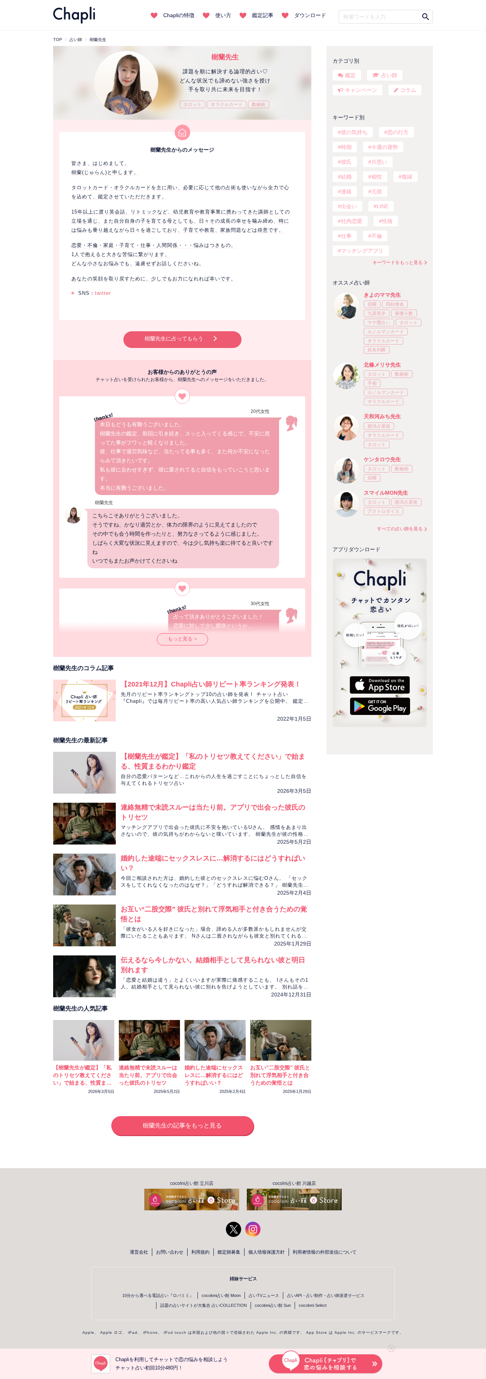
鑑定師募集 (229, 1252)
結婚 (346, 177)
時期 (346, 147)
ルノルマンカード (386, 331)
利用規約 (200, 1252)
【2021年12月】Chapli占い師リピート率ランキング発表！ (211, 684)
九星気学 (377, 313)
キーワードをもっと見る (397, 262)
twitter (103, 293)
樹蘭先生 (225, 57)
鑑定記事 (262, 15)
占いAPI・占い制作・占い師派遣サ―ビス (325, 1295)
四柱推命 (395, 304)
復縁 (407, 177)
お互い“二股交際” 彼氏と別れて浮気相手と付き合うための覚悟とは (280, 1075)
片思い (379, 162)
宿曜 (372, 304)
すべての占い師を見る (400, 529)
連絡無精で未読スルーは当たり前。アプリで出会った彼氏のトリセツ (148, 1075)
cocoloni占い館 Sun (273, 1305)
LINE (382, 206)
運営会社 (139, 1252)
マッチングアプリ (362, 251)
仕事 (346, 236)
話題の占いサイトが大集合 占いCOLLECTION (203, 1305)
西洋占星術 (379, 426)
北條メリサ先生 (382, 365)
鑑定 (350, 75)
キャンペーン (361, 90)
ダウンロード (310, 15)
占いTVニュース (264, 1295)
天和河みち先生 (382, 416)
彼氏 (346, 162)
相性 (376, 177)
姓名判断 (377, 350)
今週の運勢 (384, 147)
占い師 (389, 75)
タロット (192, 104)
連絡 (346, 191)
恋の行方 (398, 132)
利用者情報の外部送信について (325, 1252)
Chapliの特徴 (178, 15)
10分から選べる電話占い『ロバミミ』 (158, 1295)
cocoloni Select (313, 1305)
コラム (408, 90)
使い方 (223, 15)
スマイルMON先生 (386, 493)
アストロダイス (383, 511)
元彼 (376, 191)
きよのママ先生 (382, 295)
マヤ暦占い (379, 322)
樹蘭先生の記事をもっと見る (182, 1125)
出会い (349, 206)
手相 (372, 383)
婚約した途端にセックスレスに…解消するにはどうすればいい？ (214, 1075)
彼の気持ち (354, 132)
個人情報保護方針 (266, 1252)
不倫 (376, 236)
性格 (387, 221)
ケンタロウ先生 (382, 459)
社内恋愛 (351, 221)
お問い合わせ (169, 1252)
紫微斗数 (404, 313)
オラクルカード (227, 104)
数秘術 (258, 104)
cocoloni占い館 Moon (221, 1295)
